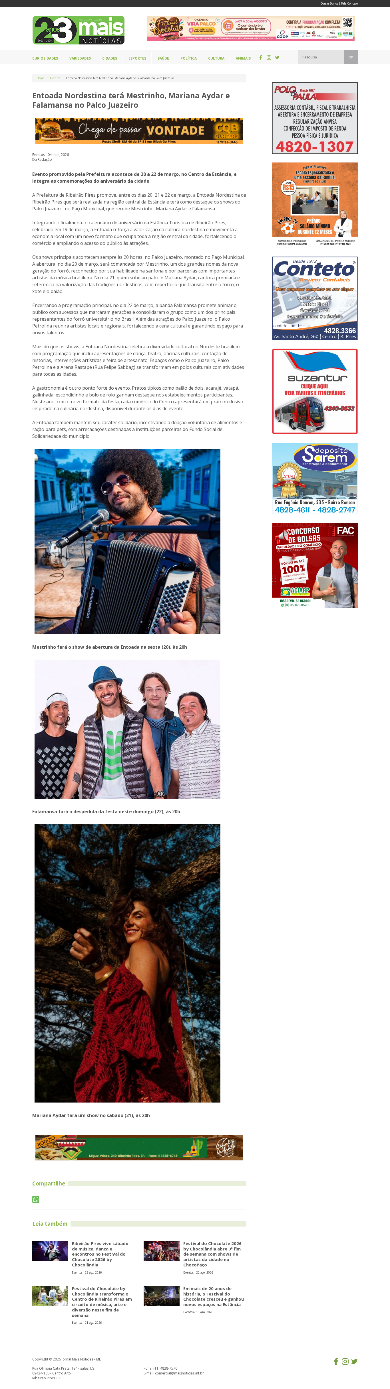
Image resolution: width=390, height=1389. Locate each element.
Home (40, 78)
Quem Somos (329, 3)
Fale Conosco (349, 3)
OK (351, 57)
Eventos (55, 78)
